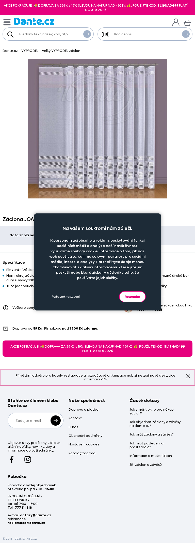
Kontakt (75, 418)
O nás (73, 427)
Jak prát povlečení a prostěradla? (146, 445)
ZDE (104, 379)
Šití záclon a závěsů (145, 465)
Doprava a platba (84, 410)
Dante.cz (10, 51)
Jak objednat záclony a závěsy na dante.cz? (155, 424)
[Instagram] (28, 457)
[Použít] (186, 34)
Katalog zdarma (82, 453)
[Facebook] (12, 457)
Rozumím (132, 296)
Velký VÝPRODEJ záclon (61, 51)
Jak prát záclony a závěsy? (151, 435)
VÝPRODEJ (29, 51)
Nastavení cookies (84, 444)
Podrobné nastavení (66, 297)
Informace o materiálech (150, 456)
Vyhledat (87, 34)
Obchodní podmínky (85, 436)
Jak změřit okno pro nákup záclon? (151, 411)
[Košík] (187, 22)
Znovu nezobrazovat (188, 376)
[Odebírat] (56, 420)
